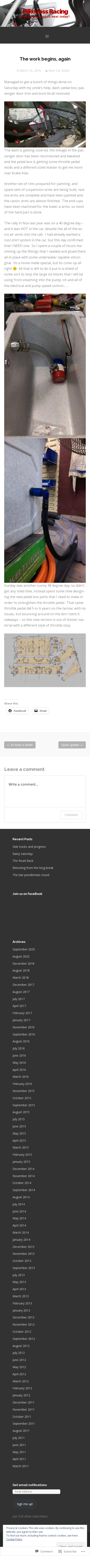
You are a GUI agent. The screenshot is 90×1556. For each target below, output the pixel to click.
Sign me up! (25, 1504)
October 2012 (22, 1332)
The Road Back (23, 861)
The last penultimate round (31, 875)
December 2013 (23, 1247)
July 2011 (19, 1438)
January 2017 (21, 1020)
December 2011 (23, 1402)
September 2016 (24, 1034)
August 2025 (21, 956)
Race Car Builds (58, 70)
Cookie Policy (14, 1539)
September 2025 (24, 949)
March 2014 (21, 1232)
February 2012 (22, 1388)
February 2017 (22, 1013)
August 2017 (21, 992)
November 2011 (24, 1409)
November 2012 (24, 1324)
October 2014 (22, 1183)
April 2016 (19, 1070)
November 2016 (24, 1027)
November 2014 (24, 1176)
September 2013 (24, 1268)
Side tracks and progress (29, 847)
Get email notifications (30, 1485)
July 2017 (19, 999)
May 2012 (19, 1367)
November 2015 (24, 1091)
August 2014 (21, 1197)
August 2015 (21, 1112)
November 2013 (24, 1254)
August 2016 (21, 1041)
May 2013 (19, 1282)
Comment (71, 815)
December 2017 (23, 985)
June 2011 (19, 1445)
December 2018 (23, 963)
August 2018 (21, 970)
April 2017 (19, 1006)
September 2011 (24, 1423)
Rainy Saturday (23, 854)
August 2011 (21, 1431)
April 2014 (19, 1225)
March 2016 (21, 1077)
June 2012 (19, 1360)
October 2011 (22, 1417)
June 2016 (19, 1055)
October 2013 (22, 1261)
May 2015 (19, 1133)
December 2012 (23, 1317)
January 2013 (21, 1310)
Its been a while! (20, 745)
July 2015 (19, 1119)
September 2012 (24, 1339)
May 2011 (19, 1452)
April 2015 (19, 1140)
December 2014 (23, 1169)
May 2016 (19, 1063)
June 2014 (19, 1211)
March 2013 (21, 1296)
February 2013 (22, 1303)
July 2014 (19, 1204)
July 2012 (19, 1353)
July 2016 (19, 1048)
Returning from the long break (33, 868)
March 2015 (21, 1147)
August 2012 (21, 1346)
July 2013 (19, 1275)
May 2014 (19, 1218)
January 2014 (21, 1240)
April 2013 (19, 1289)
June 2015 (19, 1126)
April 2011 (19, 1459)
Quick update (72, 745)
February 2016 (22, 1084)
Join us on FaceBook (27, 894)
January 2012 (21, 1395)
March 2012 (21, 1381)
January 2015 (21, 1162)
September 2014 (24, 1190)
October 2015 (22, 1098)
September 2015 (24, 1105)
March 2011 (21, 1466)
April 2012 (19, 1374)
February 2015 (22, 1155)
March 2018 (21, 978)
